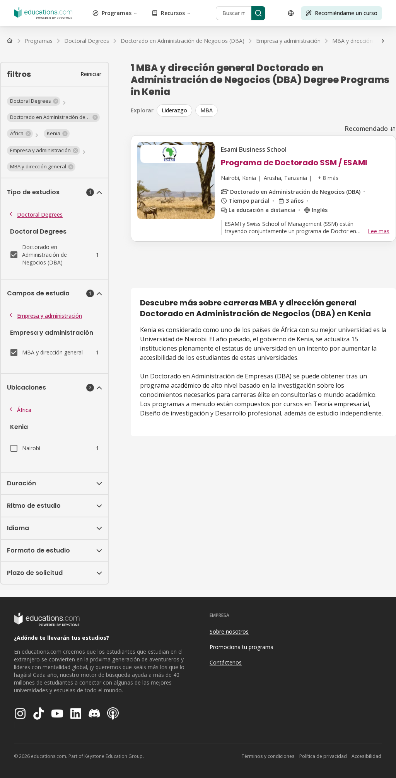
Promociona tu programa (241, 647)
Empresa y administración (49, 315)
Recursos (173, 13)
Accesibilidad (366, 756)
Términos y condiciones (268, 756)
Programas (116, 13)
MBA (206, 110)
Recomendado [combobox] (366, 128)
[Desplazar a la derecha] (383, 41)
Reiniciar (90, 74)
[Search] (258, 13)
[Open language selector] (291, 13)
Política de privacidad (323, 756)
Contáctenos (226, 662)
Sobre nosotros (229, 631)
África (24, 410)
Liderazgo (174, 110)
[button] (33, 101)
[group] (276, 110)
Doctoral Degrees (40, 214)
